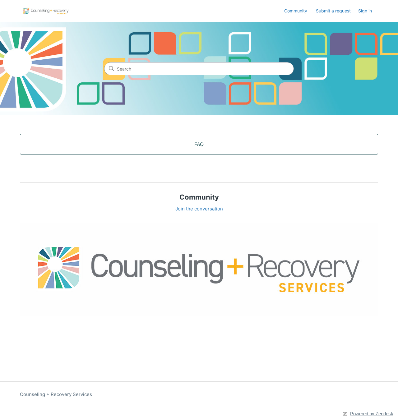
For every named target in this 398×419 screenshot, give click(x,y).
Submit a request (333, 10)
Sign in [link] (365, 10)
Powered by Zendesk (371, 413)
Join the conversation (199, 209)
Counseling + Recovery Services (56, 394)
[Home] (45, 11)
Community (295, 10)
